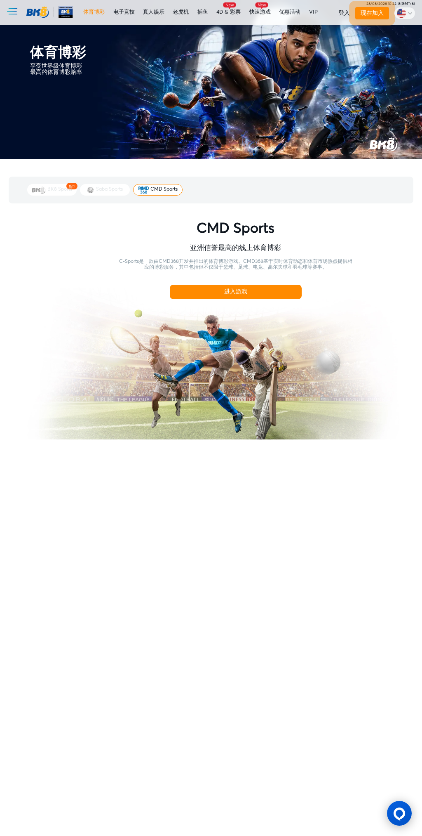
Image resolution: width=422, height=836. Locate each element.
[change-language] (404, 13)
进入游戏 (235, 292)
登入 (344, 13)
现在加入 (372, 13)
